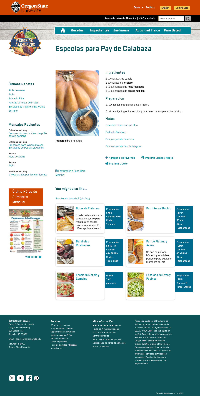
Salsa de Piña (16, 98)
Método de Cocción (59, 338)
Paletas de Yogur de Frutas (23, 102)
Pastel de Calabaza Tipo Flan (121, 125)
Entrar (137, 7)
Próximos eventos (101, 346)
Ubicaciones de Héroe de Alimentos (109, 342)
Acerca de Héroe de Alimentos (120, 18)
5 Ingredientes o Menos (62, 328)
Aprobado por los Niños (61, 335)
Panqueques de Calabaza (119, 139)
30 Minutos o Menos (60, 325)
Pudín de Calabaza (115, 132)
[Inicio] (25, 42)
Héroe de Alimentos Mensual (106, 328)
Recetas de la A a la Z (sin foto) (72, 198)
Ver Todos (31, 257)
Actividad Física (147, 30)
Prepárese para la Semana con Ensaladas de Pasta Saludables (26, 146)
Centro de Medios (101, 335)
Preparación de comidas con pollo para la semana (28, 135)
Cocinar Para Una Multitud (63, 331)
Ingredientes (99, 30)
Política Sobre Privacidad (104, 332)
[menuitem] (63, 30)
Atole (11, 94)
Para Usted (172, 30)
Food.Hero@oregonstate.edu (28, 338)
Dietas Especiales (59, 341)
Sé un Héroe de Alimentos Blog (107, 339)
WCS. (181, 393)
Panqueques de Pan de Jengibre (123, 146)
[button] (122, 158)
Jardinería (121, 30)
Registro (150, 7)
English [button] (165, 7)
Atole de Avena (17, 90)
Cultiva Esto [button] (182, 7)
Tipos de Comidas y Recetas (64, 344)
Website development (165, 393)
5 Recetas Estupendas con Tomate (28, 174)
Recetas (77, 30)
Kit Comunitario (147, 18)
